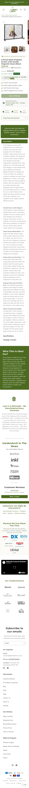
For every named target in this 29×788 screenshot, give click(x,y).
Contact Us (6, 698)
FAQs (4, 694)
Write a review (14, 496)
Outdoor (10, 513)
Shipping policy (21, 783)
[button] (4, 10)
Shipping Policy (8, 720)
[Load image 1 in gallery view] (7, 49)
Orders (5, 750)
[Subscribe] (24, 643)
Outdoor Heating (19, 513)
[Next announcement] (26, 2)
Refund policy (13, 780)
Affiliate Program (8, 742)
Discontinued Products (11, 15)
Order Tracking (8, 716)
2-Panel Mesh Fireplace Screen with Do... (12, 16)
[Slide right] (27, 50)
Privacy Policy (7, 728)
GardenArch (14, 778)
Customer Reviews (9, 679)
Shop (4, 690)
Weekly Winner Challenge (11, 746)
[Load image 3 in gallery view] (22, 49)
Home (2, 15)
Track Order (7, 754)
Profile (5, 758)
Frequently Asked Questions (11, 118)
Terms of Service (8, 731)
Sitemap (5, 705)
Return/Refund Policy (9, 724)
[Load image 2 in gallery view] (14, 49)
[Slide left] (1, 50)
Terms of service (10, 783)
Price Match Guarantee (10, 682)
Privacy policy (22, 780)
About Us (6, 701)
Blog (4, 686)
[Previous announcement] (3, 2)
